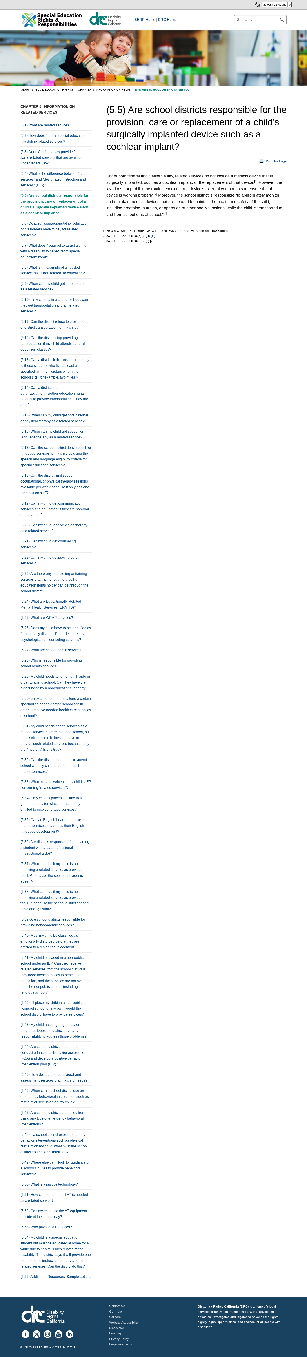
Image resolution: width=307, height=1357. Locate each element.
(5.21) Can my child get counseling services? (48, 544)
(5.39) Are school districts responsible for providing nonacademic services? (52, 922)
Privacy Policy (119, 1339)
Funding (115, 1333)
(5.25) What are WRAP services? (46, 618)
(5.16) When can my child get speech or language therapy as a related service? (51, 434)
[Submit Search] (282, 19)
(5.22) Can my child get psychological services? (50, 560)
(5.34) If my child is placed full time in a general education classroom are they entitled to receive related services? (51, 804)
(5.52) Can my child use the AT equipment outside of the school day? (53, 1214)
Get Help (115, 1311)
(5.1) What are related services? (45, 125)
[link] (105, 25)
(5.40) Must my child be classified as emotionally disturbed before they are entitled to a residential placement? (49, 941)
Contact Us (117, 1306)
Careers (115, 1317)
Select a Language (274, 4)
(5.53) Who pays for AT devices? (46, 1227)
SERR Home (144, 20)
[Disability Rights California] (42, 1315)
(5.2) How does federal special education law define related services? (53, 138)
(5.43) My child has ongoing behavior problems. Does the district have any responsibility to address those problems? (53, 1030)
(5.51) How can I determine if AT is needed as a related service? (54, 1197)
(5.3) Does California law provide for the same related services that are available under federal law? (52, 157)
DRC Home (167, 20)
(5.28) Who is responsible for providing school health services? (51, 663)
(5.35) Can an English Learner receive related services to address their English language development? (52, 825)
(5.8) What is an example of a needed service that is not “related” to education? (52, 270)
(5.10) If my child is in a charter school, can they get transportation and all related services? (54, 305)
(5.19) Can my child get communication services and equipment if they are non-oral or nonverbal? (54, 509)
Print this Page (276, 161)
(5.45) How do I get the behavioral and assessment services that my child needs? (53, 1077)
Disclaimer (116, 1328)
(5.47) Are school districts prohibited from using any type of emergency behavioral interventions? (52, 1118)
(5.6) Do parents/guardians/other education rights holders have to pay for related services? (54, 229)
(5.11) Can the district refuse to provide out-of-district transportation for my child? (54, 324)
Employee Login (120, 1344)
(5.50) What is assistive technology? (49, 1184)
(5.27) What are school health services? (51, 650)
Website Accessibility (123, 1322)
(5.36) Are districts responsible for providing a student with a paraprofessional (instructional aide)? (54, 847)
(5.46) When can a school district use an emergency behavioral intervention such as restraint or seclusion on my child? (54, 1096)
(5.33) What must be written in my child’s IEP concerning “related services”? (55, 785)
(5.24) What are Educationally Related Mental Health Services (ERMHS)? (50, 604)
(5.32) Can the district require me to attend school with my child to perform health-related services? (53, 765)
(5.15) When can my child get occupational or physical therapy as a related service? (54, 418)
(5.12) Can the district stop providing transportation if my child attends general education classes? (52, 343)
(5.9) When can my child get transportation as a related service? (53, 286)
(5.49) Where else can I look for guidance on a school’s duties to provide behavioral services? (55, 1168)
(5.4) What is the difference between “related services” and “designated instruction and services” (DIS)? (55, 179)
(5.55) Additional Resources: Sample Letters (55, 1277)
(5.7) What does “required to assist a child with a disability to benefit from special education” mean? (53, 251)
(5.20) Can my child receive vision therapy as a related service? (53, 528)
